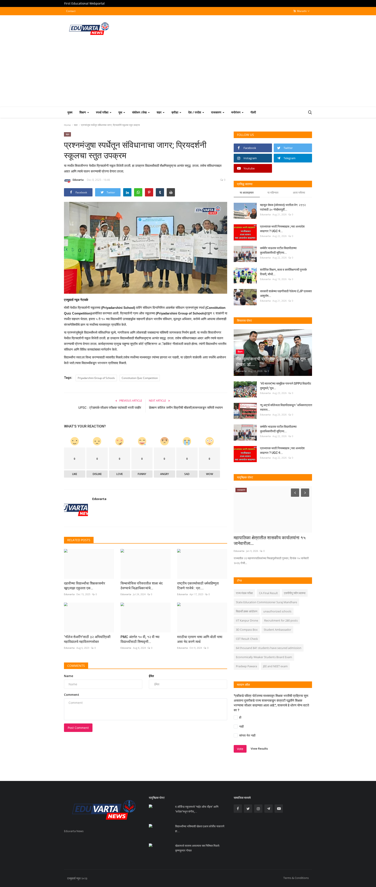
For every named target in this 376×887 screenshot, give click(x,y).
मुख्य (69, 112)
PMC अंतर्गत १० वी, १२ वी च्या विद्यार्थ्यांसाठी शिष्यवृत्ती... (140, 639)
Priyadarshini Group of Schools (96, 378)
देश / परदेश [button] (195, 112)
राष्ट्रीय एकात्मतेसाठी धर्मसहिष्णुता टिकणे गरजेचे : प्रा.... (198, 585)
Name (68, 676)
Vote (240, 749)
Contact (71, 11)
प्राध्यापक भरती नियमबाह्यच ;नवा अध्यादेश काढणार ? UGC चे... (282, 229)
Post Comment (78, 728)
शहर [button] (159, 112)
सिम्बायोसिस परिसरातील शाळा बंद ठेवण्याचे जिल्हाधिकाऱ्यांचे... (142, 585)
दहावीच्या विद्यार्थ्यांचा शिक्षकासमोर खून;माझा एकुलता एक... (84, 585)
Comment (71, 695)
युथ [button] (120, 112)
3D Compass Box (247, 630)
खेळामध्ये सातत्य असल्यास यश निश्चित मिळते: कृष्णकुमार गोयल (197, 848)
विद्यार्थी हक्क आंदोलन (246, 611)
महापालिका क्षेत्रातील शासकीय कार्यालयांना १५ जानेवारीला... (270, 540)
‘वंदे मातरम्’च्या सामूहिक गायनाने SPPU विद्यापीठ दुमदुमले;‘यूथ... (285, 386)
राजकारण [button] (216, 112)
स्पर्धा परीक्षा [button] (102, 112)
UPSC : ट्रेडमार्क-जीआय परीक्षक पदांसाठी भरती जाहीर (110, 408)
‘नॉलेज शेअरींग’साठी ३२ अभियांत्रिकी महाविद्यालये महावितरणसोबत (87, 639)
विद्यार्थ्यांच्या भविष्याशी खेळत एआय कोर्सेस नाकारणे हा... (199, 829)
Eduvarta (78, 180)
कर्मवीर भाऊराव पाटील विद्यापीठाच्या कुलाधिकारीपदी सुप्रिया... (278, 250)
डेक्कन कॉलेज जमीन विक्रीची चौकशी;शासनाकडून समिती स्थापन (186, 408)
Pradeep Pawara (246, 666)
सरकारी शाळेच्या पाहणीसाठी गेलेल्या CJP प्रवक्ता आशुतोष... (286, 293)
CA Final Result (268, 593)
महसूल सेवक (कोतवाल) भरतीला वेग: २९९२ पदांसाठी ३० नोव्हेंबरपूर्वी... (283, 207)
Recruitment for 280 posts (281, 620)
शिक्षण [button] (83, 112)
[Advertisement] (188, 74)
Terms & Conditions (296, 878)
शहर (76, 125)
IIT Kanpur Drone (247, 620)
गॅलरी (253, 112)
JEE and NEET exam (275, 666)
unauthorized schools (277, 611)
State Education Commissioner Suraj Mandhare (266, 602)
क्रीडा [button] (175, 112)
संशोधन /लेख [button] (140, 112)
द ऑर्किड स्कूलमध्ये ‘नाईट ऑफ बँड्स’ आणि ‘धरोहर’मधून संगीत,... (196, 809)
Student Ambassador (277, 630)
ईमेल (151, 676)
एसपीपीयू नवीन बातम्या (295, 593)
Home (67, 125)
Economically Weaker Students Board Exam (264, 657)
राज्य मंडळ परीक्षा (244, 593)
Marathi (301, 11)
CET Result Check (247, 639)
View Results (259, 748)
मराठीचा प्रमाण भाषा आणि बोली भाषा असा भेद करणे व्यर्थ (199, 639)
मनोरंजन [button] (236, 112)
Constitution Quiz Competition (140, 378)
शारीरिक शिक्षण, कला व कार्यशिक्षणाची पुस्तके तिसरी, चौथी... (283, 272)
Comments (76, 666)
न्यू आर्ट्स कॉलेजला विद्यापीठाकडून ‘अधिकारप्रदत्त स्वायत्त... (286, 407)
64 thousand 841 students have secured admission (268, 648)
